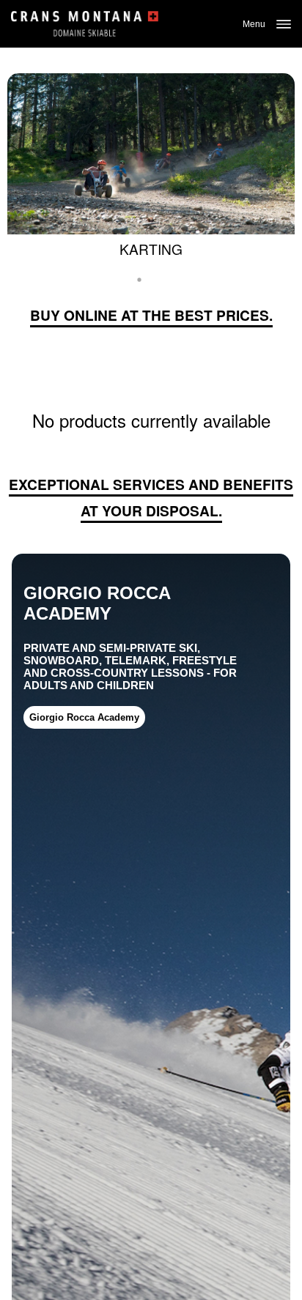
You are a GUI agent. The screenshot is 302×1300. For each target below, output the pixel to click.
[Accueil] (84, 24)
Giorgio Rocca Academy (84, 717)
